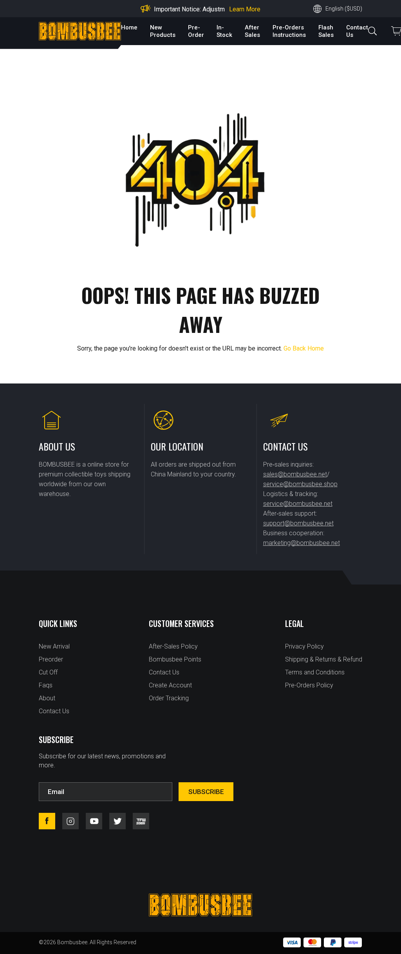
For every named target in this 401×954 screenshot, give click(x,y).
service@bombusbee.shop (300, 484)
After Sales (252, 31)
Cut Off (48, 672)
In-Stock (224, 31)
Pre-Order (196, 31)
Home (129, 27)
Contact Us (54, 711)
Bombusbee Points (175, 659)
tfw (141, 821)
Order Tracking (169, 698)
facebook (47, 821)
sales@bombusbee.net (295, 474)
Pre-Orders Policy (309, 685)
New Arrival (54, 646)
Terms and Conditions (315, 672)
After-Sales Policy (173, 646)
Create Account (170, 685)
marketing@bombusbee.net (301, 543)
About (47, 698)
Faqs (45, 685)
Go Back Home (304, 348)
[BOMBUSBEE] (80, 31)
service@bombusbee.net (297, 503)
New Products (162, 31)
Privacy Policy (304, 646)
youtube (94, 821)
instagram (70, 821)
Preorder (51, 659)
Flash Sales (326, 31)
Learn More (244, 9)
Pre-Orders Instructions (289, 31)
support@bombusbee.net (298, 523)
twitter (117, 821)
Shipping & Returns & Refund (323, 659)
